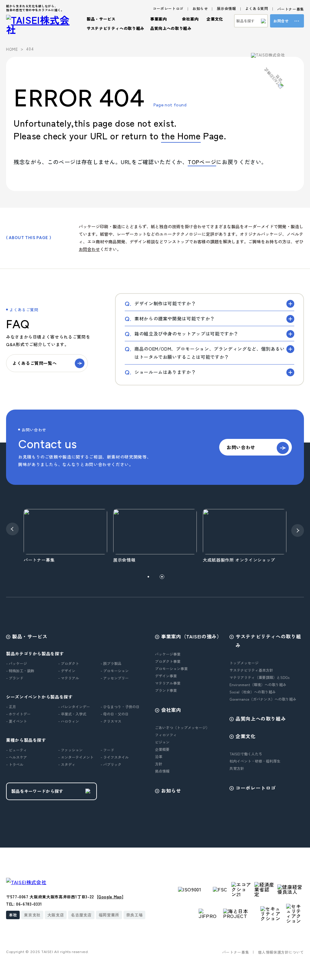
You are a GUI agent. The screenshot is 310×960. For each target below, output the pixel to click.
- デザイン (66, 670)
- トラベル (14, 764)
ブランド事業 (166, 690)
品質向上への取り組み (170, 28)
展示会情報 (226, 8)
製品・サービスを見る (48, 191)
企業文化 (246, 736)
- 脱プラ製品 (111, 663)
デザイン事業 (166, 675)
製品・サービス (29, 636)
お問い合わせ (241, 447)
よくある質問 (256, 8)
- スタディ (66, 764)
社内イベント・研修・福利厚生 (254, 761)
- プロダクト (68, 663)
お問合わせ (89, 249)
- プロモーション (115, 670)
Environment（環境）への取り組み (257, 684)
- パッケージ (16, 663)
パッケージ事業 (167, 654)
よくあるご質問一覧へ (34, 363)
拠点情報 (162, 771)
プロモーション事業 (171, 668)
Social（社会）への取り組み (252, 691)
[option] (76, 536)
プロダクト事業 (167, 661)
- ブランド (14, 677)
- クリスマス (111, 721)
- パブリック (111, 764)
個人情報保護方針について (281, 952)
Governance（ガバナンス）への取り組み (262, 699)
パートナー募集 (290, 8)
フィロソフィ (166, 734)
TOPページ (202, 162)
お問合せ (281, 20)
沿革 (158, 756)
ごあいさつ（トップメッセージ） (182, 727)
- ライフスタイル (115, 757)
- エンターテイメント (76, 757)
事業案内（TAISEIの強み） (191, 636)
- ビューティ (16, 749)
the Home (180, 135)
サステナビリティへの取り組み (268, 641)
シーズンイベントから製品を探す (39, 697)
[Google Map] (110, 897)
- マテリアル (68, 677)
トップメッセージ (244, 662)
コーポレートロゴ (168, 8)
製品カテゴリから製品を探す (35, 653)
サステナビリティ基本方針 (251, 670)
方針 (158, 763)
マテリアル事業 (167, 683)
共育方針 (236, 768)
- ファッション (70, 749)
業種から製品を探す (26, 740)
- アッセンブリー (115, 677)
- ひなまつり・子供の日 (120, 706)
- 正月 (11, 706)
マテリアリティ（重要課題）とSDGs (259, 677)
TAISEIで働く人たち (245, 753)
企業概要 (162, 749)
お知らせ (200, 8)
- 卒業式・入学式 (72, 713)
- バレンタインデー (74, 706)
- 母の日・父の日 (115, 713)
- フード (107, 749)
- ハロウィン (68, 721)
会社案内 (171, 709)
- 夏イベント (16, 721)
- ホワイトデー (18, 713)
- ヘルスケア (16, 757)
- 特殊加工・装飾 (20, 670)
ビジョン (162, 741)
